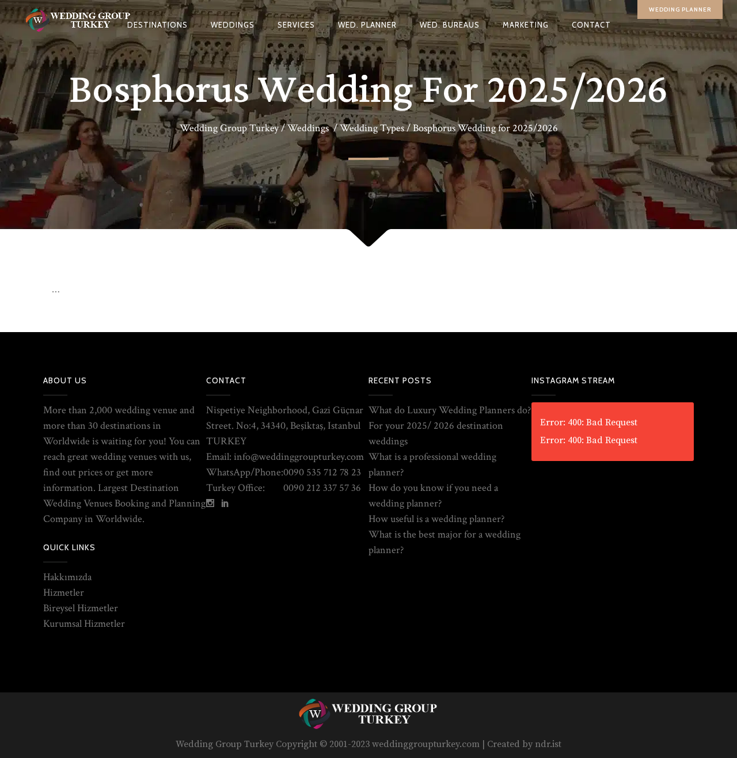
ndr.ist (548, 744)
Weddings (308, 128)
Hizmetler (63, 592)
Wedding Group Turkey (229, 128)
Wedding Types (372, 128)
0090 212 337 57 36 (322, 487)
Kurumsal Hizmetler (84, 623)
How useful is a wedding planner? (436, 518)
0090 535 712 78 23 (322, 472)
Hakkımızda (67, 577)
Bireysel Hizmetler (80, 608)
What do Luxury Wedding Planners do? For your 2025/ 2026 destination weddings (449, 425)
